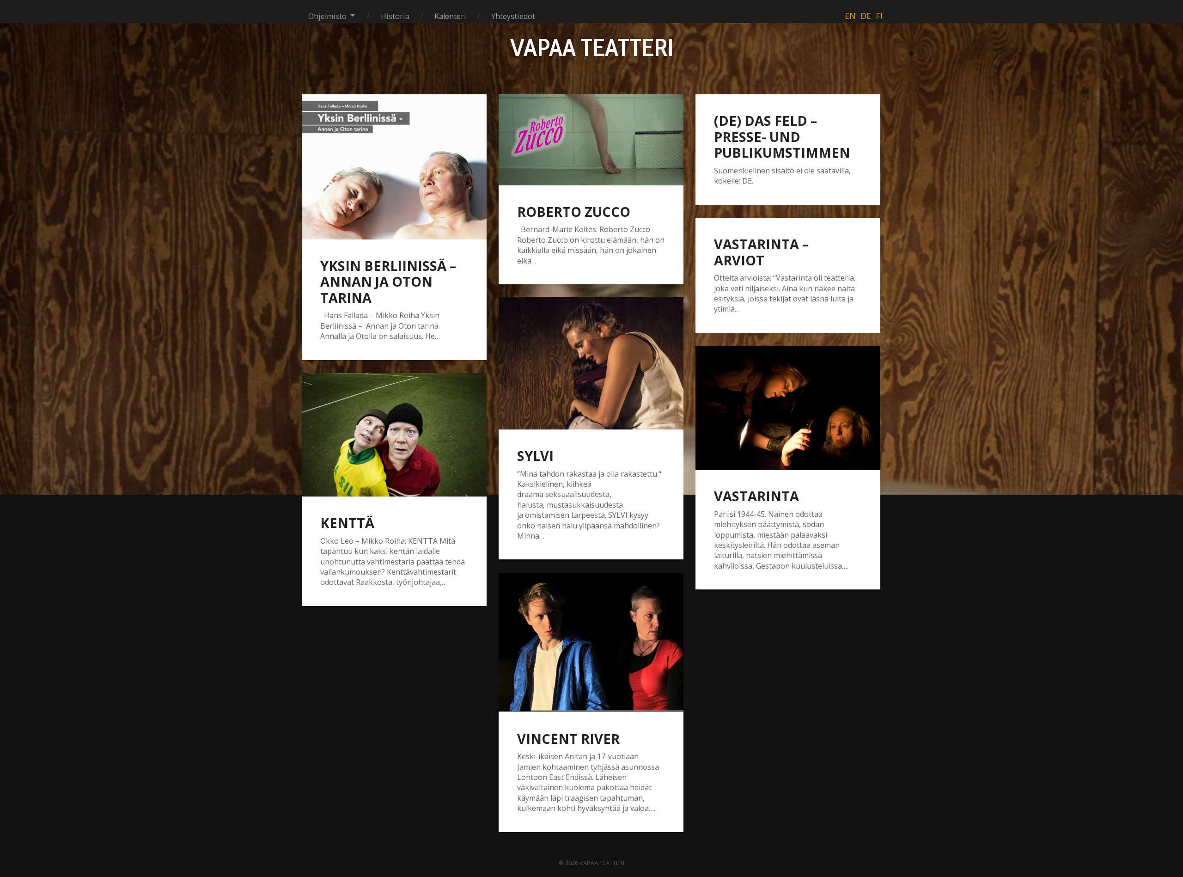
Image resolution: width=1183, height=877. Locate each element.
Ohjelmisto (327, 16)
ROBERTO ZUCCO (573, 211)
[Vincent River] (591, 642)
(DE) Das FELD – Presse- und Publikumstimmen (782, 136)
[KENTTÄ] (394, 435)
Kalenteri (450, 16)
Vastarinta (756, 496)
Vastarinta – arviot (761, 252)
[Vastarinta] (788, 408)
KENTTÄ (347, 523)
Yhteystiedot (513, 16)
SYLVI (535, 456)
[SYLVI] (591, 363)
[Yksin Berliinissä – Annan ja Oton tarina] (394, 166)
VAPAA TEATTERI (591, 47)
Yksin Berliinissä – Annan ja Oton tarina (388, 282)
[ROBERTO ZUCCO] (591, 139)
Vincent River (568, 739)
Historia (395, 16)
